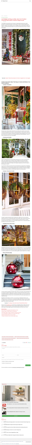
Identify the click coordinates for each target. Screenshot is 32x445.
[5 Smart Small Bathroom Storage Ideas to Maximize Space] (16, 393)
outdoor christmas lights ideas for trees (7, 339)
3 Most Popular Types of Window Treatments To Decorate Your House (11, 312)
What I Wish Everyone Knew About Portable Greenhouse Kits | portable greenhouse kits (15, 427)
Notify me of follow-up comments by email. (8, 361)
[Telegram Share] (28, 342)
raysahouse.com (9, 304)
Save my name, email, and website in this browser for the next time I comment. (13, 359)
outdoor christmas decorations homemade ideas (9, 338)
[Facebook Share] (23, 342)
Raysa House (5, 0)
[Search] (30, 1)
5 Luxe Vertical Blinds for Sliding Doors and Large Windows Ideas (10, 313)
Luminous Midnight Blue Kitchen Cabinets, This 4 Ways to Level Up (16, 411)
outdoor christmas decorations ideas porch (23, 338)
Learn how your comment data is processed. (18, 367)
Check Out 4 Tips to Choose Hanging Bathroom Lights (10, 432)
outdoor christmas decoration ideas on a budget (21, 336)
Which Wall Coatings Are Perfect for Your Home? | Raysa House (12, 429)
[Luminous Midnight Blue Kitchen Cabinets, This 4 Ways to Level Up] (4, 412)
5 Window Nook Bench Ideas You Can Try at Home (8, 314)
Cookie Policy (17, 443)
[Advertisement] (16, 9)
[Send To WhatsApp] (30, 342)
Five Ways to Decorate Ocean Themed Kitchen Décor (17, 303)
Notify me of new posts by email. (6, 363)
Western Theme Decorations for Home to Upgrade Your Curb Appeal (17, 78)
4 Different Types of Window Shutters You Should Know (9, 311)
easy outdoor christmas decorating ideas (7, 336)
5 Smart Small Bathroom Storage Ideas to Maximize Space (10, 402)
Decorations (3, 17)
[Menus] (2, 1)
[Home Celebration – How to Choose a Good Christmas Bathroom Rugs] (4, 405)
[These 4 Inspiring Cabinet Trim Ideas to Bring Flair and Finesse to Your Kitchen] (4, 409)
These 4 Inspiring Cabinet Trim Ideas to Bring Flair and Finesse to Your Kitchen (17, 407)
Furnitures (6, 17)
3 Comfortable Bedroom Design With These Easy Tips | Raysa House (12, 424)
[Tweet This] (25, 342)
